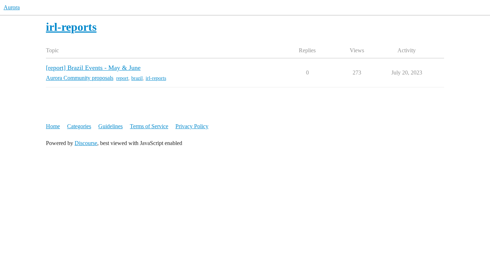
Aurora (12, 7)
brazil (137, 78)
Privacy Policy (191, 126)
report (122, 78)
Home (53, 126)
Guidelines (110, 126)
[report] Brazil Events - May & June (93, 67)
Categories (79, 126)
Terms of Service (149, 126)
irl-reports (156, 78)
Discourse (86, 143)
